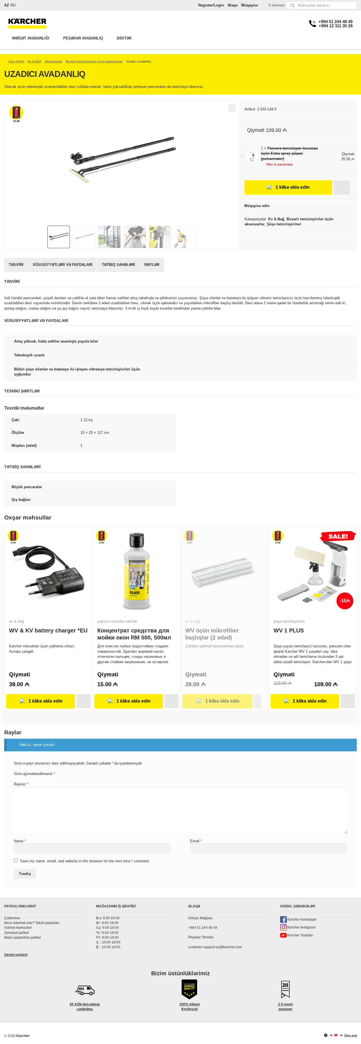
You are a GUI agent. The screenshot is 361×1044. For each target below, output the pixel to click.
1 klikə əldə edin (293, 187)
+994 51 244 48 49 (335, 21)
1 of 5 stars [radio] (15, 778)
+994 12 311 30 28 (336, 26)
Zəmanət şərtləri (16, 932)
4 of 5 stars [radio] (30, 778)
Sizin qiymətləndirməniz (34, 774)
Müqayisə (249, 5)
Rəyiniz (21, 784)
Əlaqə (232, 5)
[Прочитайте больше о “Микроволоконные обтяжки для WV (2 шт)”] (257, 701)
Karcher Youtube (300, 935)
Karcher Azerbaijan (302, 919)
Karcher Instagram (301, 927)
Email (196, 841)
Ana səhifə (16, 61)
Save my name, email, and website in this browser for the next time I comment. (85, 861)
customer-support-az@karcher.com (215, 947)
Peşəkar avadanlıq (83, 38)
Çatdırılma (12, 918)
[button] (232, 108)
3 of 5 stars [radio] (25, 778)
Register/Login (211, 5)
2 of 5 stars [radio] (20, 778)
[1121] (341, 188)
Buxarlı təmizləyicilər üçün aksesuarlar (94, 61)
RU (13, 5)
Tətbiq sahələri (118, 265)
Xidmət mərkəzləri (18, 928)
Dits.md (350, 1036)
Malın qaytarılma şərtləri (22, 937)
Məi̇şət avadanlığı (30, 38)
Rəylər (151, 265)
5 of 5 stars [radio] (35, 778)
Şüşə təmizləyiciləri (284, 224)
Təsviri (16, 265)
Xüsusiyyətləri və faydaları (63, 265)
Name (20, 841)
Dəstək (124, 38)
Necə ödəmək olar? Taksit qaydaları (31, 923)
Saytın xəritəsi (15, 955)
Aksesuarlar (53, 61)
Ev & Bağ (34, 61)
